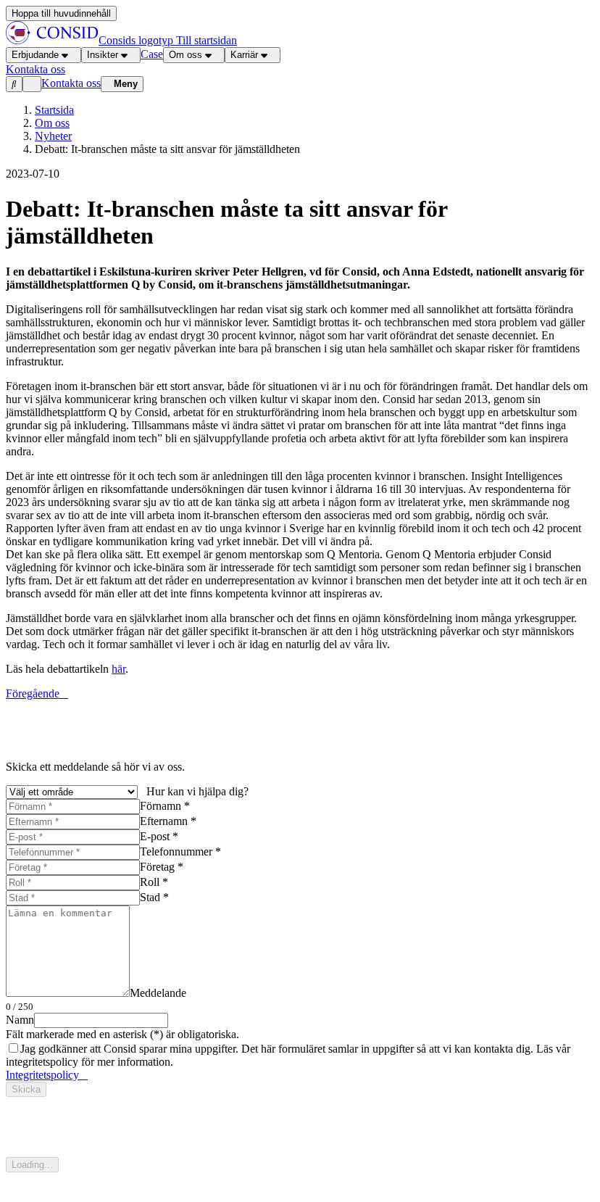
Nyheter (53, 136)
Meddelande (158, 993)
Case (152, 54)
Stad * (154, 897)
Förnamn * (165, 806)
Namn (20, 1020)
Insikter (102, 54)
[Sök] (14, 84)
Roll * (154, 882)
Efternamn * (168, 821)
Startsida (54, 110)
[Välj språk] (31, 84)
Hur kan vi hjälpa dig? (197, 791)
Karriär (244, 54)
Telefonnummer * (180, 851)
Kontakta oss (71, 83)
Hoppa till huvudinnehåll (61, 13)
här (118, 669)
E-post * (159, 836)
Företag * (161, 867)
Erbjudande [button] (35, 54)
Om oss (185, 54)
